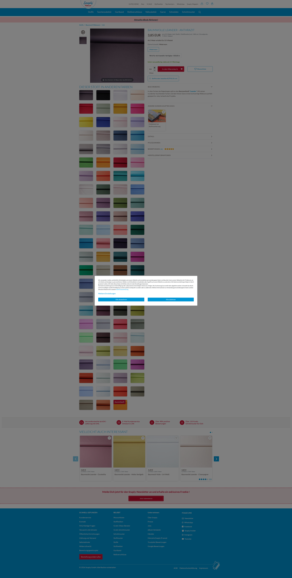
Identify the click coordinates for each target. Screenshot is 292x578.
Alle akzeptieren (121, 299)
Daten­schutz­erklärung (122, 289)
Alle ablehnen (171, 299)
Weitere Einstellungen (107, 293)
